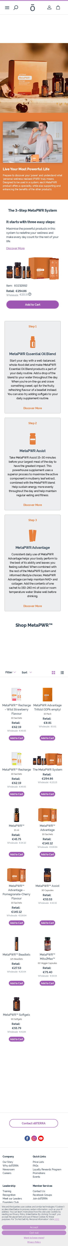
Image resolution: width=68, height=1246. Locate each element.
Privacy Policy (34, 1242)
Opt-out (34, 1232)
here (56, 1219)
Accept (34, 1227)
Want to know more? (34, 1238)
